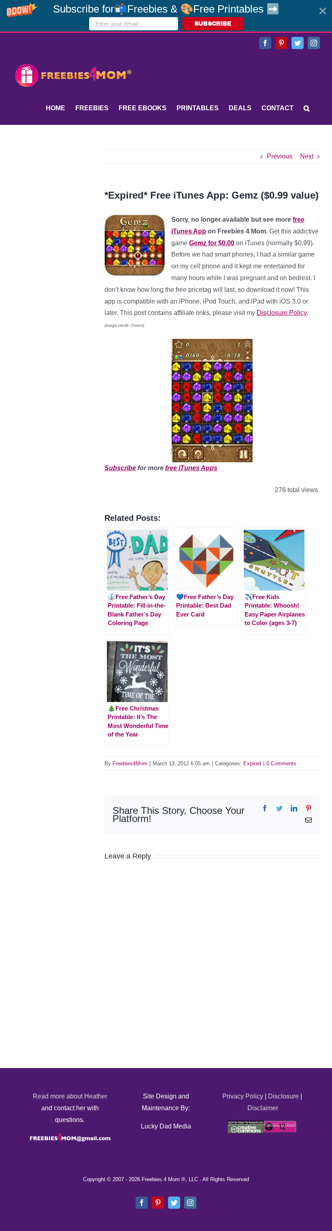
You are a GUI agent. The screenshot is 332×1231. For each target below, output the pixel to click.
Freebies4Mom (130, 763)
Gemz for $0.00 (211, 243)
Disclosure (283, 1096)
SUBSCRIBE (212, 24)
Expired (252, 763)
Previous (279, 156)
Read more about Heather (70, 1096)
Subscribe (120, 468)
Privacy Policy (242, 1096)
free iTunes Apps (191, 468)
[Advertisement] (73, 199)
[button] (166, 16)
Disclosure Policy (281, 312)
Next (306, 156)
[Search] (307, 108)
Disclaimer (262, 1108)
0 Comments (281, 763)
